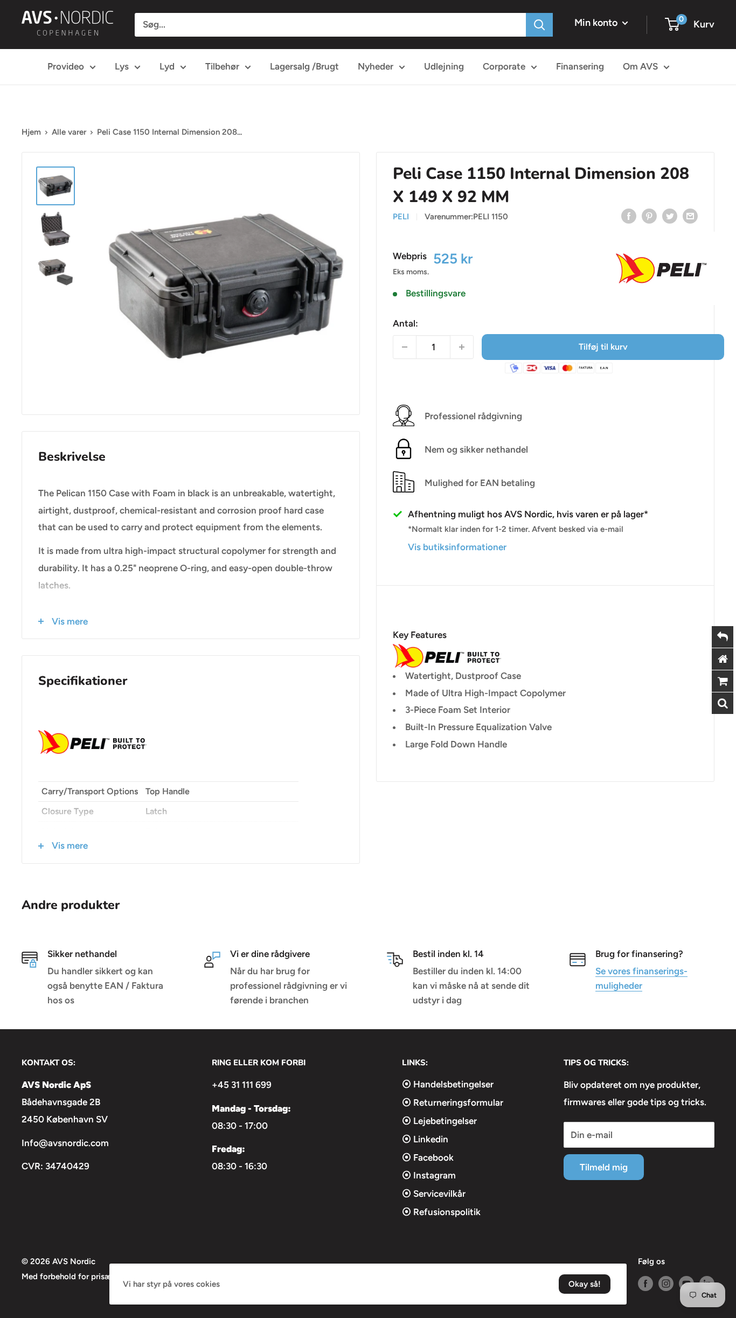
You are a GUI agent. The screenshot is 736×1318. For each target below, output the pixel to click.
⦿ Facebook (428, 1157)
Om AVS (640, 66)
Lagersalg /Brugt (304, 66)
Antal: (405, 322)
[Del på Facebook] (628, 215)
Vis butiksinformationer (457, 547)
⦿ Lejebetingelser (439, 1120)
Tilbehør (222, 66)
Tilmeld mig (604, 1167)
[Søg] (539, 25)
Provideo (65, 66)
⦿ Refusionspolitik (441, 1211)
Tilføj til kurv (603, 347)
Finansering (580, 66)
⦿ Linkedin (425, 1139)
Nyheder (375, 66)
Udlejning (444, 66)
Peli (401, 216)
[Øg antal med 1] (461, 347)
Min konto (597, 23)
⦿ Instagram (429, 1175)
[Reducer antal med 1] (404, 347)
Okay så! (584, 1284)
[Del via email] (690, 215)
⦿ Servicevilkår (434, 1193)
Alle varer (69, 132)
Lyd (167, 66)
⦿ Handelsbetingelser (448, 1084)
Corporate (504, 66)
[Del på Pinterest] (649, 215)
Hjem (31, 132)
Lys (122, 66)
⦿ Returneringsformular (452, 1102)
